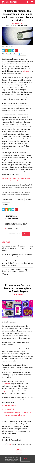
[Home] (3, 2)
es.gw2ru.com (7, 391)
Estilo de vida (17, 23)
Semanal (9, 228)
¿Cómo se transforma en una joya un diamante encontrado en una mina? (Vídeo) (16, 272)
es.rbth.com (6, 384)
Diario (16, 228)
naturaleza (7, 199)
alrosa (5, 204)
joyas (28, 199)
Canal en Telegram (11, 405)
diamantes (19, 199)
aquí (10, 444)
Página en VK (9, 409)
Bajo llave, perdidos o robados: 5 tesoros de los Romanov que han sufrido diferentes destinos (17, 263)
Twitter (23, 54)
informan (26, 71)
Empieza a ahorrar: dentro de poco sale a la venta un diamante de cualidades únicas (17, 248)
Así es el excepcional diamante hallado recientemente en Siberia (17, 256)
